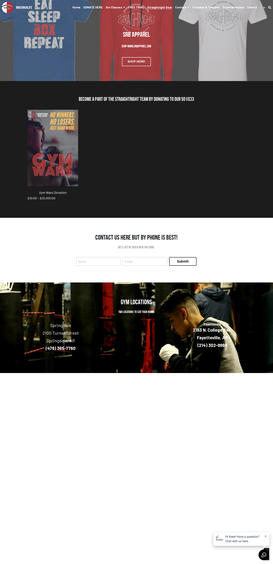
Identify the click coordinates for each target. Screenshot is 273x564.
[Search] (269, 7)
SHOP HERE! (136, 61)
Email (128, 261)
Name (82, 261)
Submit (183, 261)
